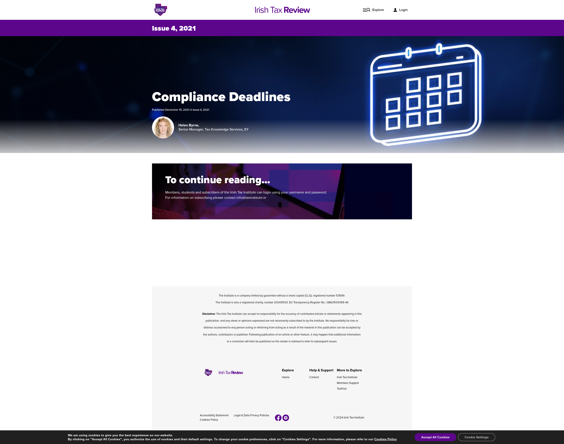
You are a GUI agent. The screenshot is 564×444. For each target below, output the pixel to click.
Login (403, 10)
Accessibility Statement (214, 415)
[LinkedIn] (285, 418)
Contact (314, 377)
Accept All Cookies (435, 437)
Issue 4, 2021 (201, 110)
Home (285, 377)
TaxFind (341, 389)
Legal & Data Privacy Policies (251, 415)
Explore (378, 10)
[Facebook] (278, 418)
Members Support (348, 383)
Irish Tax (282, 10)
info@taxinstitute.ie (251, 197)
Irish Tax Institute (347, 377)
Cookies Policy (209, 420)
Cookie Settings (477, 437)
